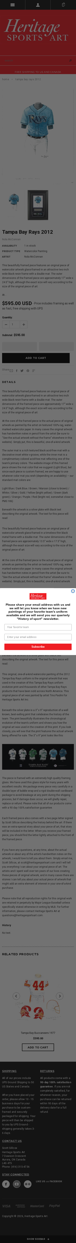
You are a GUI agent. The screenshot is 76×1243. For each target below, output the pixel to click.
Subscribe (38, 646)
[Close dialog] (73, 591)
